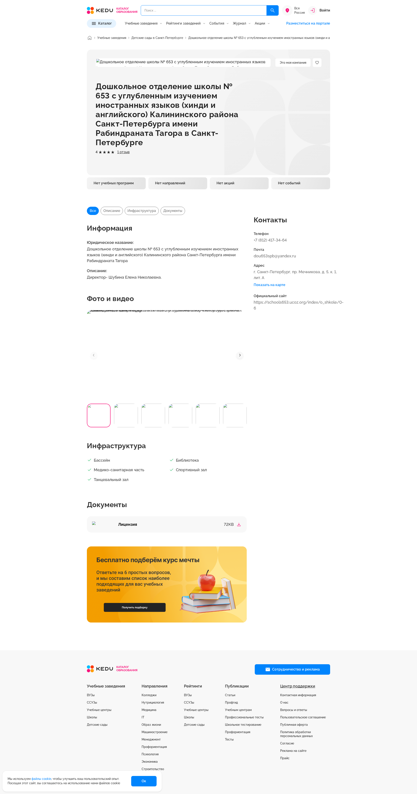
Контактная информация (298, 695)
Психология (150, 754)
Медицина (149, 710)
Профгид (231, 702)
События (216, 23)
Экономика (150, 761)
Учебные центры (99, 710)
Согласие (287, 743)
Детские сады (97, 724)
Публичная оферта (294, 724)
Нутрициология (153, 702)
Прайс (285, 758)
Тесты (229, 739)
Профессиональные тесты (244, 717)
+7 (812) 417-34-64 (270, 240)
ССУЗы (92, 702)
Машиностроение (154, 732)
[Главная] (89, 37)
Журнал (239, 23)
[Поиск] (272, 10)
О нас (284, 702)
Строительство (153, 769)
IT (143, 717)
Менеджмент (151, 739)
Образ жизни (151, 724)
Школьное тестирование (243, 724)
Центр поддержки (297, 686)
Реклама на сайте (293, 750)
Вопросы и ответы (293, 710)
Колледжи (149, 695)
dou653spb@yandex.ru (275, 256)
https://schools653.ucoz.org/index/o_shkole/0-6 (299, 305)
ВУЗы (91, 695)
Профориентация (154, 747)
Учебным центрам (238, 710)
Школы (92, 717)
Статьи (230, 695)
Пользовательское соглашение (303, 717)
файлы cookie (41, 779)
